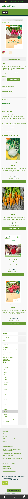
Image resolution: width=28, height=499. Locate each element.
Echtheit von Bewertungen (9, 471)
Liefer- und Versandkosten (9, 463)
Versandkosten (11, 86)
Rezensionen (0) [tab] (5, 107)
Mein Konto (4, 497)
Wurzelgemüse (18, 20)
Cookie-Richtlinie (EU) (8, 455)
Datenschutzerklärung (8, 446)
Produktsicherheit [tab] (6, 103)
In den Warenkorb (13, 79)
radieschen (13, 92)
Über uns (5, 436)
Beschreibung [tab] (5, 99)
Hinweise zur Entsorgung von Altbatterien (12, 458)
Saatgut (10, 20)
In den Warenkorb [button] (14, 181)
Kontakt (5, 433)
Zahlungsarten (6, 466)
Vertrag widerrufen (14, 490)
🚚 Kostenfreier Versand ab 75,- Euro (14, 1)
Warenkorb (21, 496)
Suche (14, 497)
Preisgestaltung (7, 468)
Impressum (5, 431)
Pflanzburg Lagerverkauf (9, 438)
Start (5, 20)
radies (9, 92)
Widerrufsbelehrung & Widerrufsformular (12, 453)
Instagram (5, 441)
